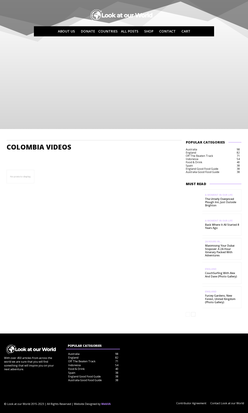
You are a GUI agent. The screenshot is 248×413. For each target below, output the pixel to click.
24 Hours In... (213, 241)
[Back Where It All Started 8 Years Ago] (194, 224)
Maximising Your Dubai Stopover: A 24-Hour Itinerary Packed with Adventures (220, 250)
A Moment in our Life (219, 195)
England (210, 269)
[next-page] (193, 314)
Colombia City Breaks (204, 157)
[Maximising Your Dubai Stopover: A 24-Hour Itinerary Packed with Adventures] (194, 249)
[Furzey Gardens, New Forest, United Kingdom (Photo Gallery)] (194, 297)
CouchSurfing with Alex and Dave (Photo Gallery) (221, 274)
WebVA (106, 404)
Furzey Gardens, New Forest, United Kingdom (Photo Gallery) (220, 299)
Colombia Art (147, 157)
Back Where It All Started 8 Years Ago (222, 226)
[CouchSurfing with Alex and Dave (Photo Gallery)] (194, 273)
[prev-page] (188, 314)
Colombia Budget (173, 157)
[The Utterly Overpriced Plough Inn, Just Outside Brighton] (194, 200)
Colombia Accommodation (27, 157)
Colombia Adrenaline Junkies (68, 157)
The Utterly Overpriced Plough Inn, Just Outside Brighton (220, 202)
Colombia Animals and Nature (112, 157)
